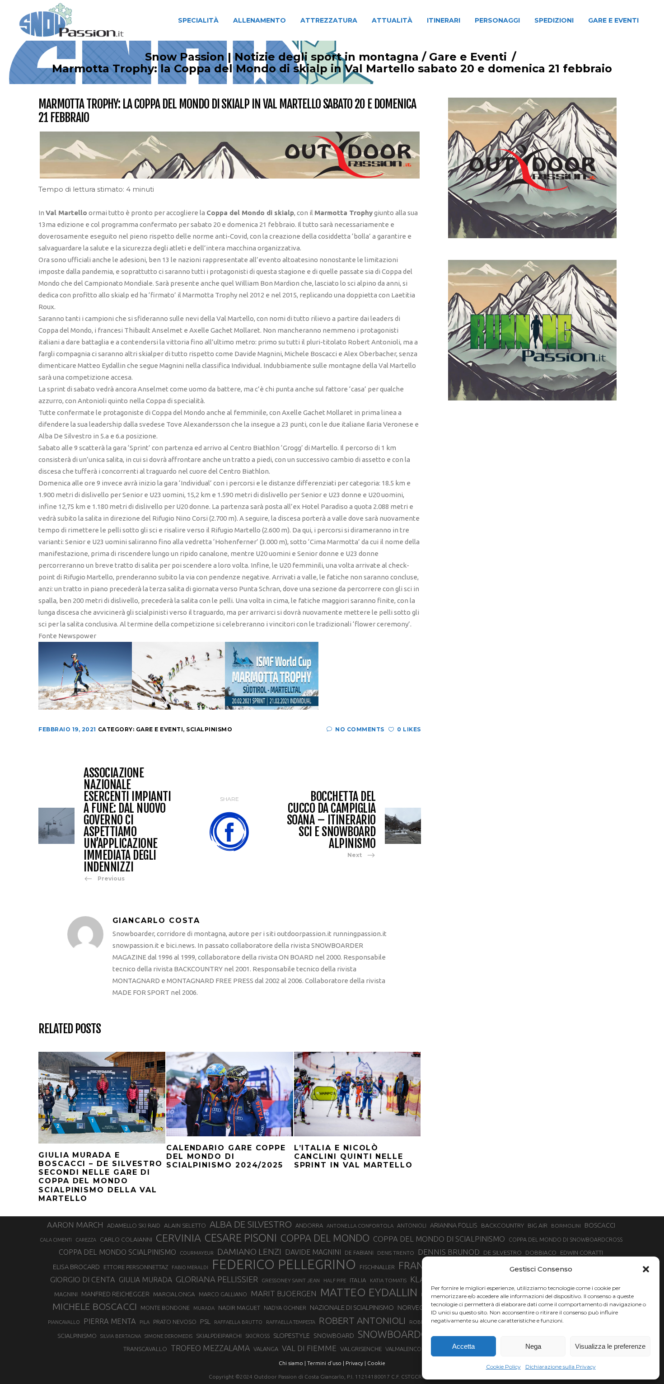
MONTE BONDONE (165, 1307)
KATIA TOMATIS (388, 1280)
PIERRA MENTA (110, 1321)
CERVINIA (178, 1237)
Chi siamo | (292, 1363)
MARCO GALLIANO (223, 1294)
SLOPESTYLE (291, 1335)
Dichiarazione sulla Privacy (560, 1366)
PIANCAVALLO (64, 1322)
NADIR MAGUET (239, 1307)
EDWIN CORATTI (581, 1252)
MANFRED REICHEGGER (115, 1294)
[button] (645, 1269)
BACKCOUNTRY (502, 1225)
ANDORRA (309, 1225)
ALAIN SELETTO (185, 1225)
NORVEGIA (413, 1307)
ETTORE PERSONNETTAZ (135, 1267)
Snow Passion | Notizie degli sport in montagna (282, 57)
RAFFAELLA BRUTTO (238, 1322)
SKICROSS (257, 1335)
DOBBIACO (540, 1252)
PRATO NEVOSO (174, 1321)
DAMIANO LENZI (249, 1252)
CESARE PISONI (241, 1238)
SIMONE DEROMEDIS (168, 1336)
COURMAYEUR (197, 1253)
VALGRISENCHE (361, 1348)
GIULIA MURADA (145, 1280)
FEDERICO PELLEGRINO (284, 1265)
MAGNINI (66, 1294)
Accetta (463, 1346)
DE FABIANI (359, 1253)
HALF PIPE (334, 1280)
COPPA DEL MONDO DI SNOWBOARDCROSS (565, 1239)
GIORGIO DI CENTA (82, 1279)
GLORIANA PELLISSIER (217, 1279)
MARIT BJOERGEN (284, 1293)
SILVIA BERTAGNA (120, 1336)
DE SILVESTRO (502, 1252)
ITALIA (358, 1280)
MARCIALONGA (174, 1294)
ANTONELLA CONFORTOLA (360, 1226)
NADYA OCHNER (285, 1307)
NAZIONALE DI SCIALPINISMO (352, 1307)
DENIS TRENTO (395, 1253)
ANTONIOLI (411, 1226)
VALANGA (265, 1349)
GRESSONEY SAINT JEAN (291, 1280)
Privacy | (356, 1363)
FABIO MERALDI (190, 1267)
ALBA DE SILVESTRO (251, 1224)
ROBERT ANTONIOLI (362, 1320)
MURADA (204, 1308)
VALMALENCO (403, 1349)
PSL (205, 1321)
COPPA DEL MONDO (325, 1238)
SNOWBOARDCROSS (404, 1334)
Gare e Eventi (468, 57)
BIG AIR (537, 1225)
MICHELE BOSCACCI (94, 1306)
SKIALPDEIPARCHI (219, 1335)
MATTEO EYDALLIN (368, 1292)
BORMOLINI (566, 1226)
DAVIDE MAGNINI (313, 1252)
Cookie (376, 1363)
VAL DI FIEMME (309, 1348)
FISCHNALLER (377, 1267)
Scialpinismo (209, 729)
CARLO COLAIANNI (126, 1239)
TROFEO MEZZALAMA (210, 1347)
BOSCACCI (600, 1225)
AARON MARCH (75, 1224)
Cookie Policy (503, 1366)
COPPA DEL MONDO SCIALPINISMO (117, 1252)
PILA (145, 1322)
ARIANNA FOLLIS (453, 1225)
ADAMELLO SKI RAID (133, 1225)
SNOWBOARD (333, 1335)
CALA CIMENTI (56, 1240)
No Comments (359, 729)
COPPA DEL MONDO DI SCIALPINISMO (439, 1238)
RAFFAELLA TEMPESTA (290, 1322)
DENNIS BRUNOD (449, 1251)
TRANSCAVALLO (145, 1349)
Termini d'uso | (325, 1363)
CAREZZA (85, 1240)
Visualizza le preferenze (610, 1346)
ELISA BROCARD (76, 1267)
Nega (533, 1346)
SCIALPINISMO (77, 1335)
